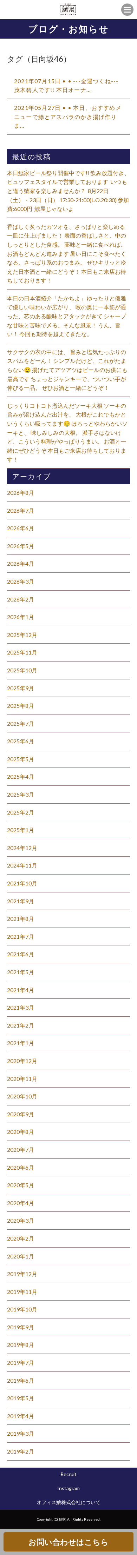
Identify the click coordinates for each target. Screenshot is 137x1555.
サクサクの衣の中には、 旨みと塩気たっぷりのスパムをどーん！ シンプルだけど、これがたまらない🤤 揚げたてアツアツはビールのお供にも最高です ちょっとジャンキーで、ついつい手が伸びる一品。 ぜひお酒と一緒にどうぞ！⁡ (67, 369)
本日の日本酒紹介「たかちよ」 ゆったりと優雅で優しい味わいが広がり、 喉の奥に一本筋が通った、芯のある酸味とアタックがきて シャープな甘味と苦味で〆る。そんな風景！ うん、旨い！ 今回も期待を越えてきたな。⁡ (66, 316)
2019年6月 (20, 1380)
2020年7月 (20, 1149)
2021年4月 (20, 989)
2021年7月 (20, 936)
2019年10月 (22, 1309)
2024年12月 (22, 847)
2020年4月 (20, 1203)
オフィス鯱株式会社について (68, 1502)
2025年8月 (20, 705)
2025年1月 (20, 829)
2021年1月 (20, 1042)
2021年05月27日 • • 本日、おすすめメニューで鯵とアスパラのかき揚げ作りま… (68, 116)
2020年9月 (20, 1114)
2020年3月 (20, 1220)
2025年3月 (20, 794)
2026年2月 (20, 599)
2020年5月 (20, 1185)
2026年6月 (20, 528)
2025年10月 (22, 670)
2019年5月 (20, 1398)
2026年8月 (20, 492)
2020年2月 (20, 1238)
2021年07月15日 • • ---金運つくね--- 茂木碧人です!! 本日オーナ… (66, 85)
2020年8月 (20, 1131)
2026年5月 (20, 546)
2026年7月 (20, 510)
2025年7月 (20, 723)
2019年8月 (20, 1344)
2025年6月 (20, 741)
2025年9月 (20, 688)
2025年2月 (20, 812)
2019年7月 (20, 1362)
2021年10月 (22, 883)
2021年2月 (20, 1025)
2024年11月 (22, 865)
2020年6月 (20, 1167)
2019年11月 (22, 1291)
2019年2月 (20, 1451)
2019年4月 (20, 1416)
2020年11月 (22, 1078)
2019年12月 (22, 1273)
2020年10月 (22, 1096)
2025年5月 (20, 759)
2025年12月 (22, 634)
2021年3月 (20, 1007)
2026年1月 (20, 616)
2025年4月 (20, 776)
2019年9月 (20, 1327)
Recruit (68, 1474)
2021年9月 (20, 901)
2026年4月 (20, 563)
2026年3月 (20, 581)
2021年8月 (20, 918)
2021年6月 (20, 954)
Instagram (68, 1488)
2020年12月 (22, 1060)
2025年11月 (22, 652)
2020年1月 (20, 1256)
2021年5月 (20, 972)
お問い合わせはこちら (68, 1542)
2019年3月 (20, 1433)
